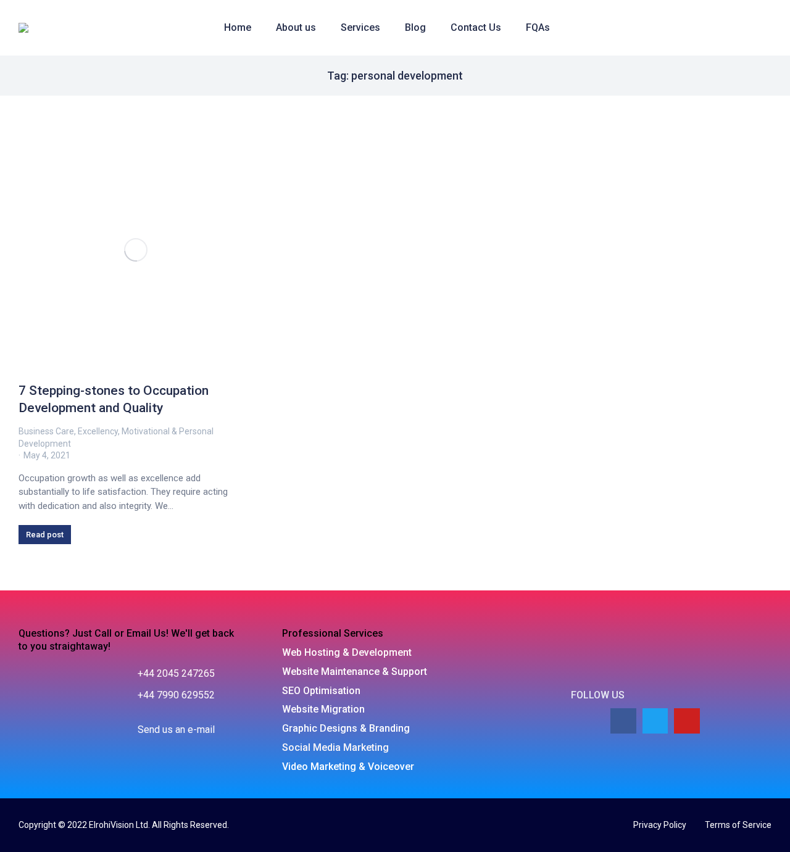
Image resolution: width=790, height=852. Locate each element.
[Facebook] (623, 721)
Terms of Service (738, 825)
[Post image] (136, 250)
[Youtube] (687, 721)
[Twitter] (655, 721)
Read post (45, 534)
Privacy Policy (659, 825)
